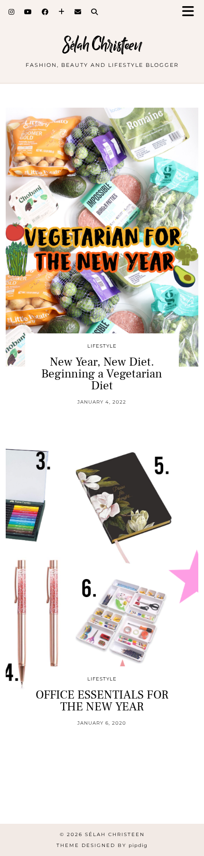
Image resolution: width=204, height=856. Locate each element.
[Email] (78, 12)
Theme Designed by (102, 845)
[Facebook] (45, 12)
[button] (191, 12)
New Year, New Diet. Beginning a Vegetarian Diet (101, 373)
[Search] (94, 12)
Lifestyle (102, 346)
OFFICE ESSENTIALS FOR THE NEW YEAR (102, 700)
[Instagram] (12, 12)
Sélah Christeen (102, 44)
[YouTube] (28, 12)
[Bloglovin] (61, 12)
